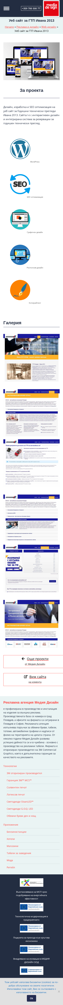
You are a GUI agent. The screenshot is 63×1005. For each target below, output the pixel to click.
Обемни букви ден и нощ (21, 815)
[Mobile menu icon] (6, 8)
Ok (31, 998)
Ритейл (11, 867)
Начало (9, 26)
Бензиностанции (16, 831)
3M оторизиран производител (24, 773)
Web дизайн (48, 26)
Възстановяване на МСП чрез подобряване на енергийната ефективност (31, 895)
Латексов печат (16, 794)
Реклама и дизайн (27, 26)
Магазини (12, 846)
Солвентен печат (17, 787)
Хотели (11, 838)
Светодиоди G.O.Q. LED (20, 808)
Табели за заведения (19, 853)
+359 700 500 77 (31, 8)
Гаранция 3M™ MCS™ (19, 780)
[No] (58, 991)
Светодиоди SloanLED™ (20, 801)
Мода (10, 860)
